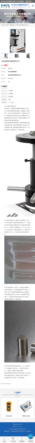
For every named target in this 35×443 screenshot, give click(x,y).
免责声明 (18, 431)
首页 (7, 25)
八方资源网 (13, 431)
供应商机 (12, 25)
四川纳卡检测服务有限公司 (14, 429)
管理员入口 (23, 431)
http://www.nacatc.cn (6, 383)
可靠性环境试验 (26, 416)
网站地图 (28, 431)
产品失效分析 (9, 416)
